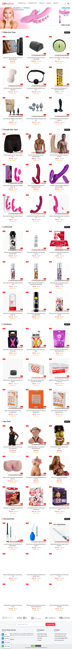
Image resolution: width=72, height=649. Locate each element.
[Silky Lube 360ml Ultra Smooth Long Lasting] (36, 241)
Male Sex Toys (9, 32)
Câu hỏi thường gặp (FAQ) (61, 638)
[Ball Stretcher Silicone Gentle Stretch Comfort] (13, 369)
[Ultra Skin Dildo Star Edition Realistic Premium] (59, 144)
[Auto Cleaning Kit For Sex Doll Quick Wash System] (13, 533)
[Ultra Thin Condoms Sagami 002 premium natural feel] (36, 369)
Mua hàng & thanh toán (60, 636)
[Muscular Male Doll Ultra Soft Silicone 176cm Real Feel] (13, 435)
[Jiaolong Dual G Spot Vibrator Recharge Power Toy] (13, 174)
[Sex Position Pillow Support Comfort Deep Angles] (36, 46)
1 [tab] (35, 27)
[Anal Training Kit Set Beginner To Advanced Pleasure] (59, 77)
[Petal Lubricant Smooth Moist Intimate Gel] (13, 271)
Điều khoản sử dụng (42, 634)
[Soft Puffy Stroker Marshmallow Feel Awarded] (13, 77)
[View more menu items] (65, 3)
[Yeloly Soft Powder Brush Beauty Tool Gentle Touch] (36, 563)
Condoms (7, 324)
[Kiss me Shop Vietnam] (8, 3)
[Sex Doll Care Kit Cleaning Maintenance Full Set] (36, 533)
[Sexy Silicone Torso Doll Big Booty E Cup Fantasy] (36, 466)
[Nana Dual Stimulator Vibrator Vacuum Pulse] (13, 205)
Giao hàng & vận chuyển (60, 634)
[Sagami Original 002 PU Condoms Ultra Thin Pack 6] (59, 369)
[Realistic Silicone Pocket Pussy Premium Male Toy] (13, 466)
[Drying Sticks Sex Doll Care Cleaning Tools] (13, 594)
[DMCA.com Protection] (36, 645)
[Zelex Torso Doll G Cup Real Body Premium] (59, 466)
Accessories (8, 519)
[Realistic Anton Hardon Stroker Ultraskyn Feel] (36, 144)
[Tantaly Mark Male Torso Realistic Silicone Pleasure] (36, 435)
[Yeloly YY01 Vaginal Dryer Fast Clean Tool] (59, 563)
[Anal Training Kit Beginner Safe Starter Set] (13, 107)
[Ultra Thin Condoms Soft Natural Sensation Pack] (59, 399)
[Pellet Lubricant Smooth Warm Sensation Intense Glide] (36, 271)
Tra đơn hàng (50, 624)
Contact (40, 640)
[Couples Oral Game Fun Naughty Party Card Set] (59, 241)
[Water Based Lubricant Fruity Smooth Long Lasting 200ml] (36, 594)
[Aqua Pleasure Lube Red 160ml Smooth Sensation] (13, 302)
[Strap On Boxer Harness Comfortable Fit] (13, 144)
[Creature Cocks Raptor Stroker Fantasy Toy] (59, 46)
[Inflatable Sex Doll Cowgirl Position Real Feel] (59, 496)
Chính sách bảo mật (42, 636)
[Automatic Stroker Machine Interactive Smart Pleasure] (13, 46)
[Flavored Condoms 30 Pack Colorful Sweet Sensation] (59, 338)
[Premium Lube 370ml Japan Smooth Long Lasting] (59, 302)
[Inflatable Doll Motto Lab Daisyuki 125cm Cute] (36, 496)
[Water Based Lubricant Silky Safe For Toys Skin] (59, 594)
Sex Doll (6, 421)
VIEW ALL (67, 32)
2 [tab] (36, 27)
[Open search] (68, 3)
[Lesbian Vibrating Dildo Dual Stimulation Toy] (59, 205)
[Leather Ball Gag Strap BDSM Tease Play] (36, 77)
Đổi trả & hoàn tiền (59, 640)
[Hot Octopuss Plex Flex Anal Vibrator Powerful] (59, 107)
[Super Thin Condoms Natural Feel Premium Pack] (13, 399)
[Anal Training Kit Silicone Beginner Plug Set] (36, 107)
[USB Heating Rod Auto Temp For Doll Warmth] (59, 533)
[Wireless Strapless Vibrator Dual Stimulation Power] (36, 174)
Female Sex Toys (10, 129)
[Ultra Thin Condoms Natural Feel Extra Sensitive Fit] (36, 399)
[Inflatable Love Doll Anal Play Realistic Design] (13, 496)
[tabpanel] (36, 17)
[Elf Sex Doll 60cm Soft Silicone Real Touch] (59, 435)
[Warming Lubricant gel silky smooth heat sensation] (59, 271)
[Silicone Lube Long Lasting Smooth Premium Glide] (13, 241)
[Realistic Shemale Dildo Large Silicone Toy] (13, 563)
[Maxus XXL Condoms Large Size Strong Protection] (13, 338)
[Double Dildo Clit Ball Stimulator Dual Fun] (36, 205)
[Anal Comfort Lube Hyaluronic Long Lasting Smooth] (36, 302)
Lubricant (7, 227)
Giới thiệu (40, 638)
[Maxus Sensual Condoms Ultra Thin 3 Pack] (36, 338)
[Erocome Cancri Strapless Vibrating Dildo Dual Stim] (59, 174)
